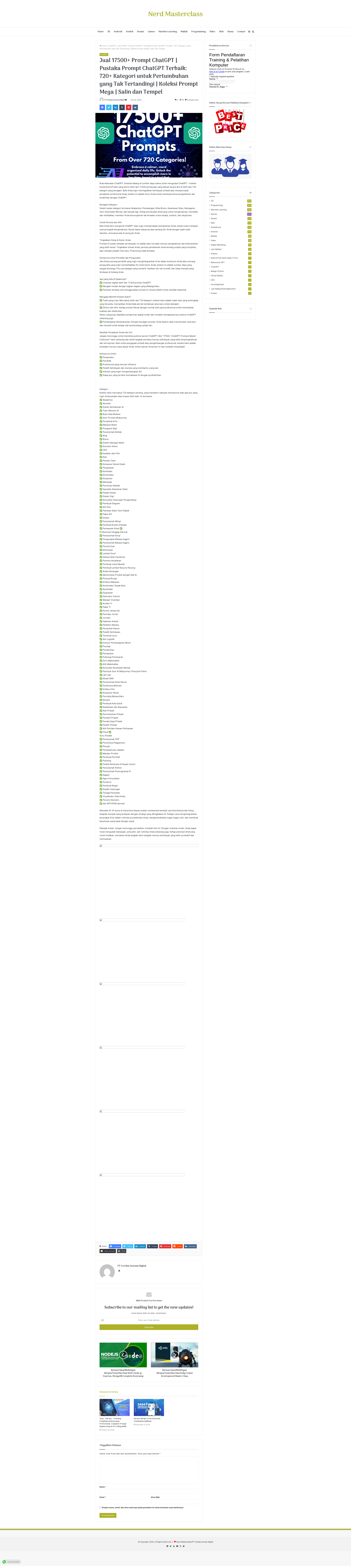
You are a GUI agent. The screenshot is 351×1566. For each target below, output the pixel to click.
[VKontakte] (135, 107)
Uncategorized (217, 284)
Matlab (184, 32)
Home (101, 32)
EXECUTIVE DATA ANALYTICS (224, 258)
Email (103, 1497)
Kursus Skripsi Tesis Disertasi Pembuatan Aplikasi (147, 1420)
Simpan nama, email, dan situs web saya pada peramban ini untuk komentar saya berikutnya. (143, 1507)
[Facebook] (102, 107)
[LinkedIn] (115, 107)
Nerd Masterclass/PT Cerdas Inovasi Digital (194, 1542)
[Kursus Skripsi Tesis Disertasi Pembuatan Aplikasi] (149, 1407)
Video (212, 32)
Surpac (214, 293)
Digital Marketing (218, 245)
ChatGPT (112, 46)
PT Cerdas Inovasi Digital (114, 100)
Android (118, 32)
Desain (140, 32)
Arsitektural (216, 227)
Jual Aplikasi (216, 249)
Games (151, 32)
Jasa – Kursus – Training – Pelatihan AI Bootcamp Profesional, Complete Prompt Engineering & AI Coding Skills (113, 1422)
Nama (103, 1487)
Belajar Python (217, 271)
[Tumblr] (122, 107)
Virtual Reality (217, 275)
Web (221, 32)
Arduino (214, 254)
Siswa (230, 32)
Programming (198, 32)
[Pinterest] (128, 107)
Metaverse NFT (218, 262)
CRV (213, 280)
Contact (241, 32)
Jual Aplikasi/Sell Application (223, 289)
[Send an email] (126, 100)
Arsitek (129, 32)
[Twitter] (109, 107)
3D (108, 32)
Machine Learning (168, 32)
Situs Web (155, 1497)
